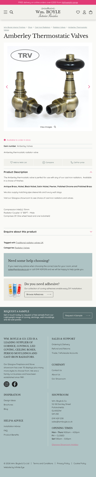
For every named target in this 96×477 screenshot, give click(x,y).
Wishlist (78, 12)
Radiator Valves (22, 247)
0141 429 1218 (58, 418)
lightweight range (70, 2)
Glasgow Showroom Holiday (65, 444)
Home (48, 12)
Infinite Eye (19, 467)
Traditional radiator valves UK (29, 242)
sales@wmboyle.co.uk (18, 269)
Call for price (77, 162)
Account (84, 12)
